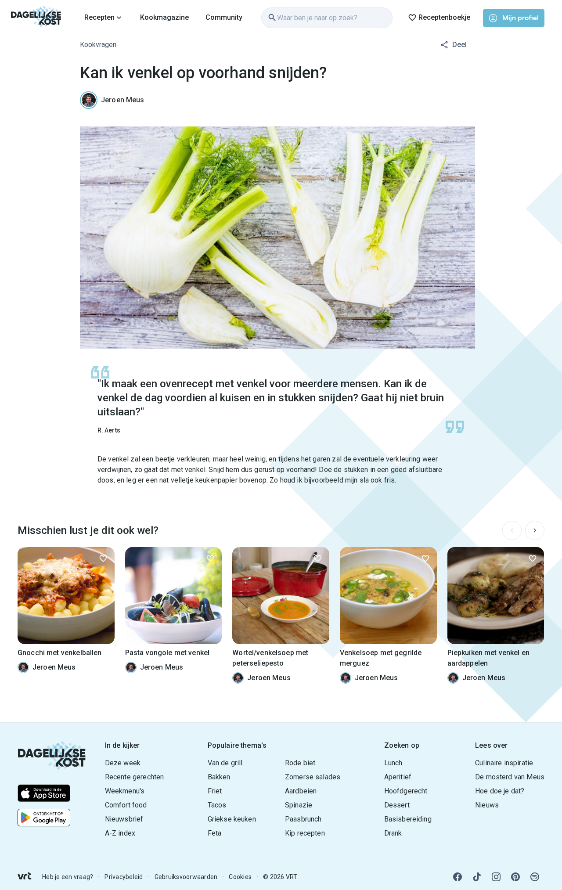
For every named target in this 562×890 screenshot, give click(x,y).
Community (223, 17)
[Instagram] (496, 876)
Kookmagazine (164, 17)
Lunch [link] (393, 763)
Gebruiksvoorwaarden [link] (186, 876)
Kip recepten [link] (305, 833)
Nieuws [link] (487, 805)
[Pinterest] (515, 876)
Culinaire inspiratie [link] (504, 763)
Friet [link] (215, 791)
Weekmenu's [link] (125, 791)
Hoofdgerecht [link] (406, 791)
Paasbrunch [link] (303, 819)
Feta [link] (215, 833)
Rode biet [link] (300, 763)
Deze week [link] (122, 763)
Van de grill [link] (225, 763)
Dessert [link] (397, 805)
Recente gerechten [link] (134, 777)
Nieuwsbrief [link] (124, 819)
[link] (36, 17)
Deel (459, 44)
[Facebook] (457, 876)
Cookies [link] (240, 876)
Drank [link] (393, 833)
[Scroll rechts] (534, 530)
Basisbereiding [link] (408, 819)
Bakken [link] (219, 777)
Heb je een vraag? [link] (67, 876)
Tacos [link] (217, 805)
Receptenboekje (444, 17)
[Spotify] (534, 876)
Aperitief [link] (397, 777)
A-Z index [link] (120, 833)
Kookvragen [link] (98, 44)
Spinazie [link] (298, 805)
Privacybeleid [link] (123, 876)
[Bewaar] (103, 558)
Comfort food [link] (126, 805)
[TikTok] (476, 876)
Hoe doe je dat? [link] (499, 791)
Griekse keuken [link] (232, 819)
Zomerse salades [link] (312, 777)
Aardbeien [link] (301, 791)
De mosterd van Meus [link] (509, 777)
